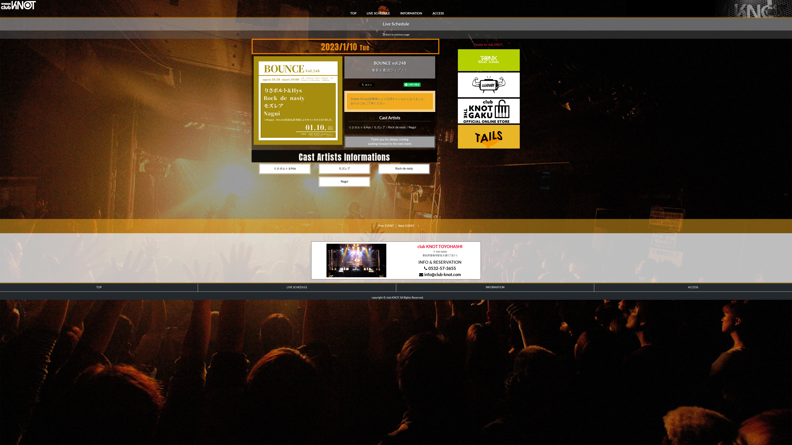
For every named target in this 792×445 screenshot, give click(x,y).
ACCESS (438, 13)
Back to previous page (397, 34)
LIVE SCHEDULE (378, 13)
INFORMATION (411, 13)
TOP (353, 13)
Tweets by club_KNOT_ (489, 44)
